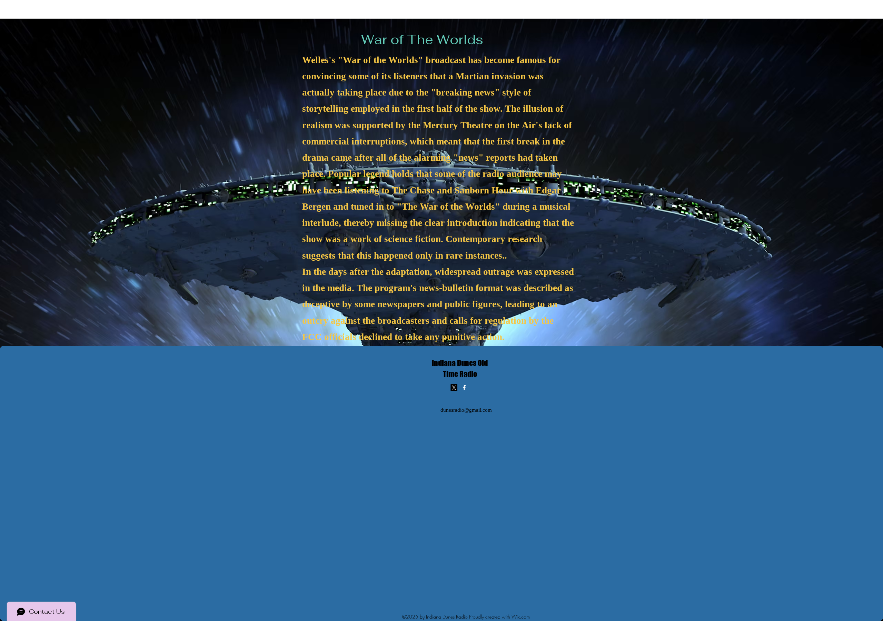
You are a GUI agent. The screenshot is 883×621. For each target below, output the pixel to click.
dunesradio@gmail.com (466, 410)
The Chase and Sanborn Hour (452, 191)
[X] (453, 387)
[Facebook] (464, 387)
